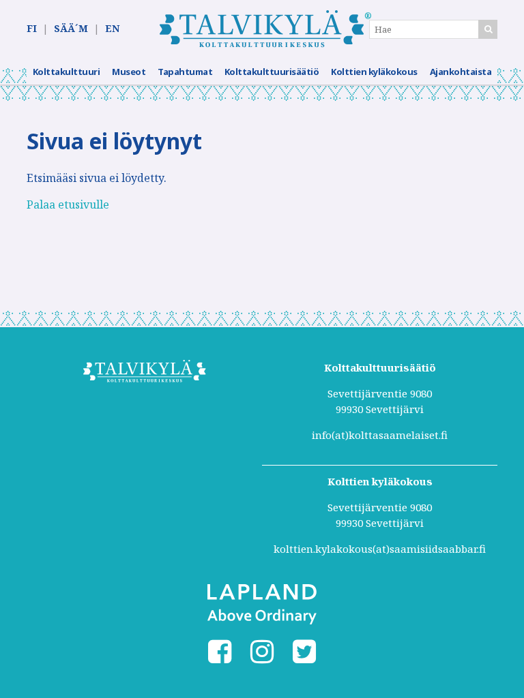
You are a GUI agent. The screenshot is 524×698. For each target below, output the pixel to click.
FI (32, 28)
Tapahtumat (185, 71)
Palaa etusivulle (68, 204)
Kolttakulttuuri (66, 71)
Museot (128, 71)
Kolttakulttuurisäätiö (271, 71)
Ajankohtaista (461, 71)
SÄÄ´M (71, 28)
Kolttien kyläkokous (374, 71)
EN (112, 28)
